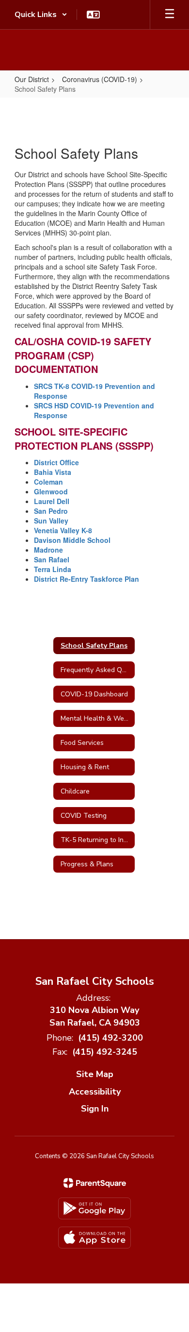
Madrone (49, 550)
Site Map (94, 1074)
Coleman (48, 482)
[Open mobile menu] (169, 14)
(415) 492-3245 (104, 1052)
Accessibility (95, 1091)
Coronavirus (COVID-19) (99, 79)
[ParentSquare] (94, 1183)
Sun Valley (51, 520)
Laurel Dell (51, 501)
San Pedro (51, 511)
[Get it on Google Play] (94, 1208)
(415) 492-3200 (110, 1038)
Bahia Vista (53, 472)
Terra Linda (52, 569)
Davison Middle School (72, 540)
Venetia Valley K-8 (63, 530)
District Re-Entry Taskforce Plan (86, 579)
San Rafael (52, 559)
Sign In (95, 1108)
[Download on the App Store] (94, 1237)
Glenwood (51, 491)
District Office (56, 462)
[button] (41, 14)
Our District (32, 79)
